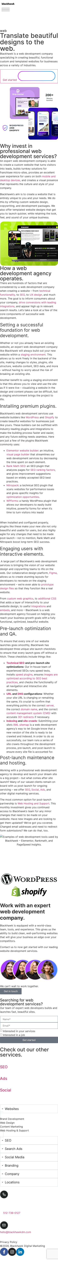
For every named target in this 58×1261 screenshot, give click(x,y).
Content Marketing (11, 1126)
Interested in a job (14, 1035)
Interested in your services (19, 1031)
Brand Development (12, 1118)
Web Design (7, 1122)
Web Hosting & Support (14, 1130)
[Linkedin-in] (20, 1252)
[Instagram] (12, 1252)
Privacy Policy (8, 1242)
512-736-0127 (11, 1212)
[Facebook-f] (4, 1252)
